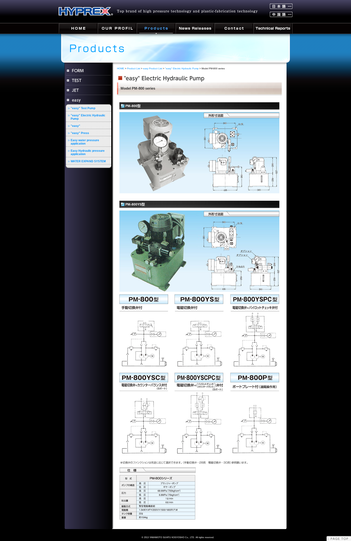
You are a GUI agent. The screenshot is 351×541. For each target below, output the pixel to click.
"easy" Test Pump (83, 108)
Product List (133, 68)
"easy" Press (80, 133)
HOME (120, 68)
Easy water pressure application (85, 142)
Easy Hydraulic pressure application (88, 152)
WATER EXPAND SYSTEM (88, 161)
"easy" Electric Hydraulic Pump (88, 117)
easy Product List (152, 68)
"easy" (75, 126)
